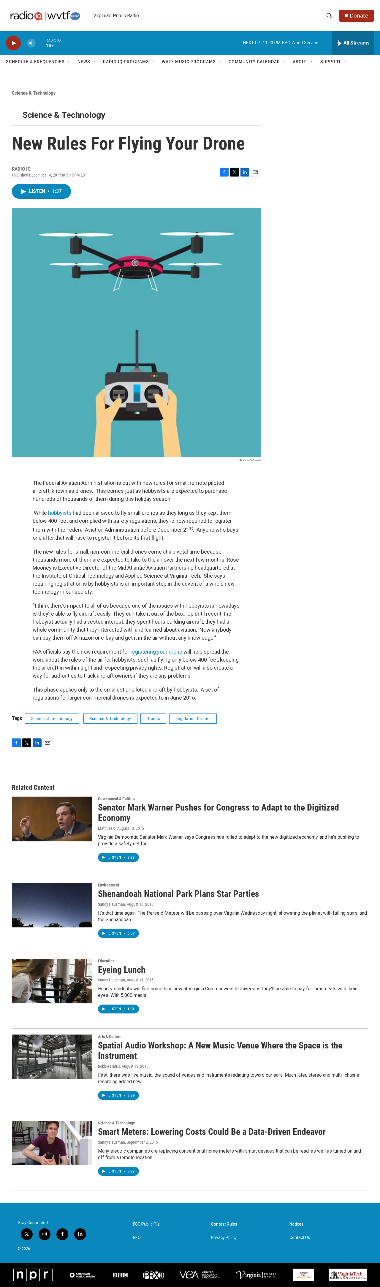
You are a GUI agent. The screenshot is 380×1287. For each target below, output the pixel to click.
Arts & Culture (109, 1036)
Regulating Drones (192, 718)
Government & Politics (116, 798)
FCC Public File (146, 1224)
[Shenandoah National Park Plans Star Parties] (52, 905)
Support (330, 61)
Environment (108, 885)
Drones (153, 718)
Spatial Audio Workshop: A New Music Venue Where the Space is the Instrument (220, 1050)
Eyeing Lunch (121, 970)
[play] (13, 43)
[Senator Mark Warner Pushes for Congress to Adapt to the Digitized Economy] (52, 819)
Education (106, 961)
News (83, 61)
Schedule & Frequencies (35, 61)
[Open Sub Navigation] (69, 61)
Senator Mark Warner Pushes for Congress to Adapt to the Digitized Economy (218, 812)
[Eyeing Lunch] (52, 981)
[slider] (41, 43)
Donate (359, 15)
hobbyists (60, 513)
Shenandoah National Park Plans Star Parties (178, 894)
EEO (137, 1237)
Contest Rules (224, 1224)
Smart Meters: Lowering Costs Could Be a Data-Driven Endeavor (212, 1131)
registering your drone (155, 652)
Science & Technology (34, 93)
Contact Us (299, 1237)
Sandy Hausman (111, 1142)
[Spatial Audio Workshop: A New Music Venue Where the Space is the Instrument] (52, 1057)
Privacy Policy (224, 1237)
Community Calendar (254, 61)
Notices (296, 1224)
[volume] (31, 43)
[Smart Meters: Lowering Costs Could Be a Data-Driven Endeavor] (52, 1143)
